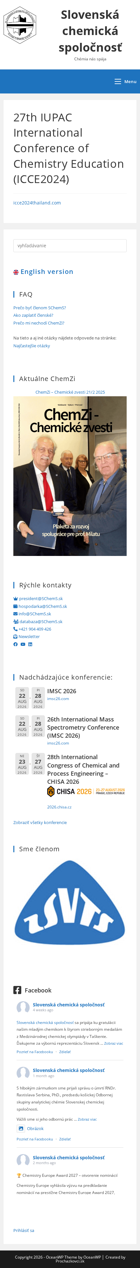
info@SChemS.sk (34, 614)
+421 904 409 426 (34, 629)
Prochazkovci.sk (70, 1261)
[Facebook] (15, 644)
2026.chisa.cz (59, 806)
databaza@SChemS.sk (41, 621)
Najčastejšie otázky (31, 346)
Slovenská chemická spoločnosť (90, 30)
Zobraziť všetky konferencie (40, 822)
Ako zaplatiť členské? (33, 315)
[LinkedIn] (30, 644)
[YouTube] (23, 644)
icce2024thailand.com (37, 203)
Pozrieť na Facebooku (35, 1051)
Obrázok (35, 1128)
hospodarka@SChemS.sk (42, 606)
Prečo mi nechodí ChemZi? (38, 323)
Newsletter (29, 636)
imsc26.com (58, 698)
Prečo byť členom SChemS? (39, 308)
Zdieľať (65, 1051)
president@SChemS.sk (40, 598)
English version (46, 271)
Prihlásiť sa (23, 1230)
